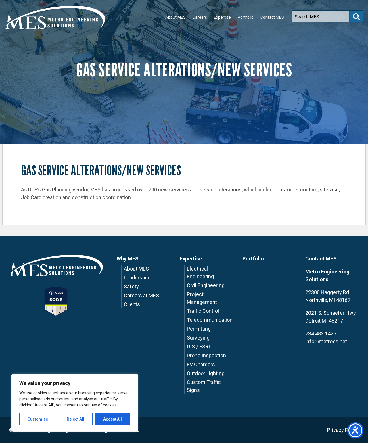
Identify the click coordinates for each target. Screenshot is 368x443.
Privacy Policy (343, 430)
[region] (75, 403)
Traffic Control (203, 311)
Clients (132, 304)
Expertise (222, 17)
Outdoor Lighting (206, 373)
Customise (38, 419)
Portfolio (246, 17)
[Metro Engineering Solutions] (55, 17)
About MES (175, 17)
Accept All (112, 419)
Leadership (136, 278)
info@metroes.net (326, 341)
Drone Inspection (206, 355)
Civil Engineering (206, 285)
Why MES (128, 259)
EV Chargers (201, 364)
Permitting (199, 329)
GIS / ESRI (198, 347)
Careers (200, 17)
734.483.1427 (320, 334)
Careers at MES (141, 295)
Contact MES (272, 17)
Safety (131, 286)
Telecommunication (210, 320)
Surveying (198, 338)
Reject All (75, 419)
